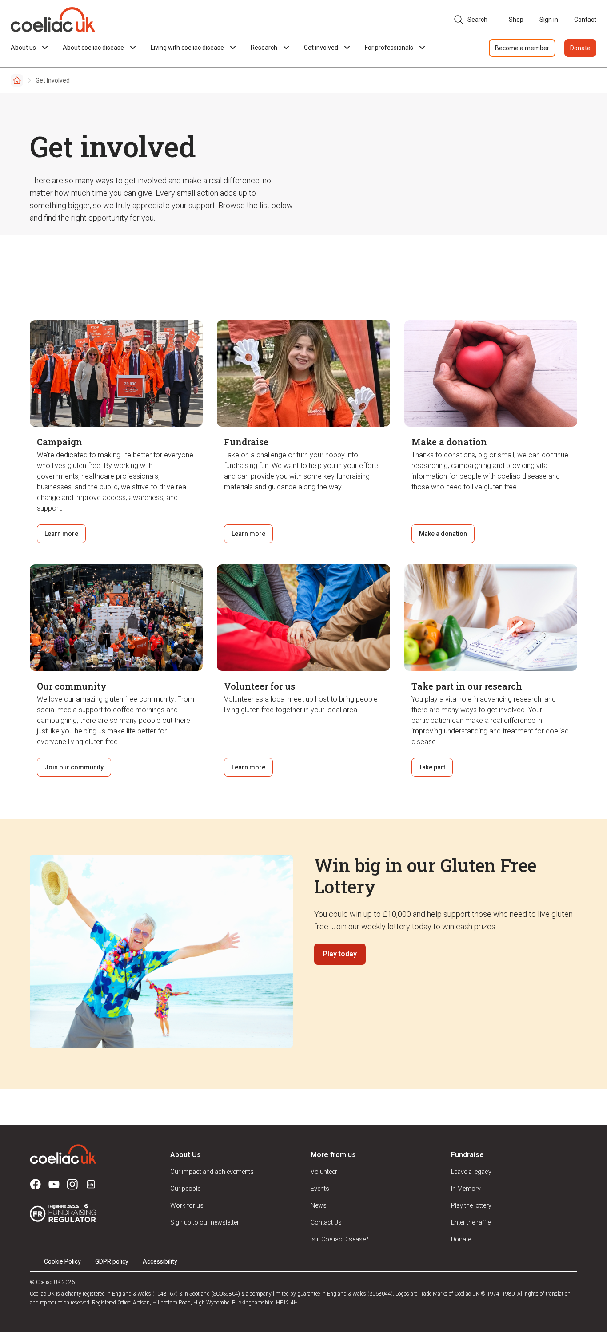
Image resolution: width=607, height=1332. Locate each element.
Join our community (74, 767)
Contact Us (326, 1222)
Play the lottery (471, 1205)
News (319, 1205)
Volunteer (324, 1171)
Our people (185, 1188)
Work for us (187, 1205)
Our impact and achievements (212, 1171)
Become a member (522, 48)
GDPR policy (111, 1261)
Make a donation (443, 533)
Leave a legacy (471, 1171)
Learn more (61, 533)
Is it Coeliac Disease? (339, 1239)
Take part (432, 767)
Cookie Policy (62, 1261)
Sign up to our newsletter (204, 1222)
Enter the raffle (471, 1222)
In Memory (466, 1188)
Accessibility (160, 1261)
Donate (580, 48)
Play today (340, 954)
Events (320, 1188)
